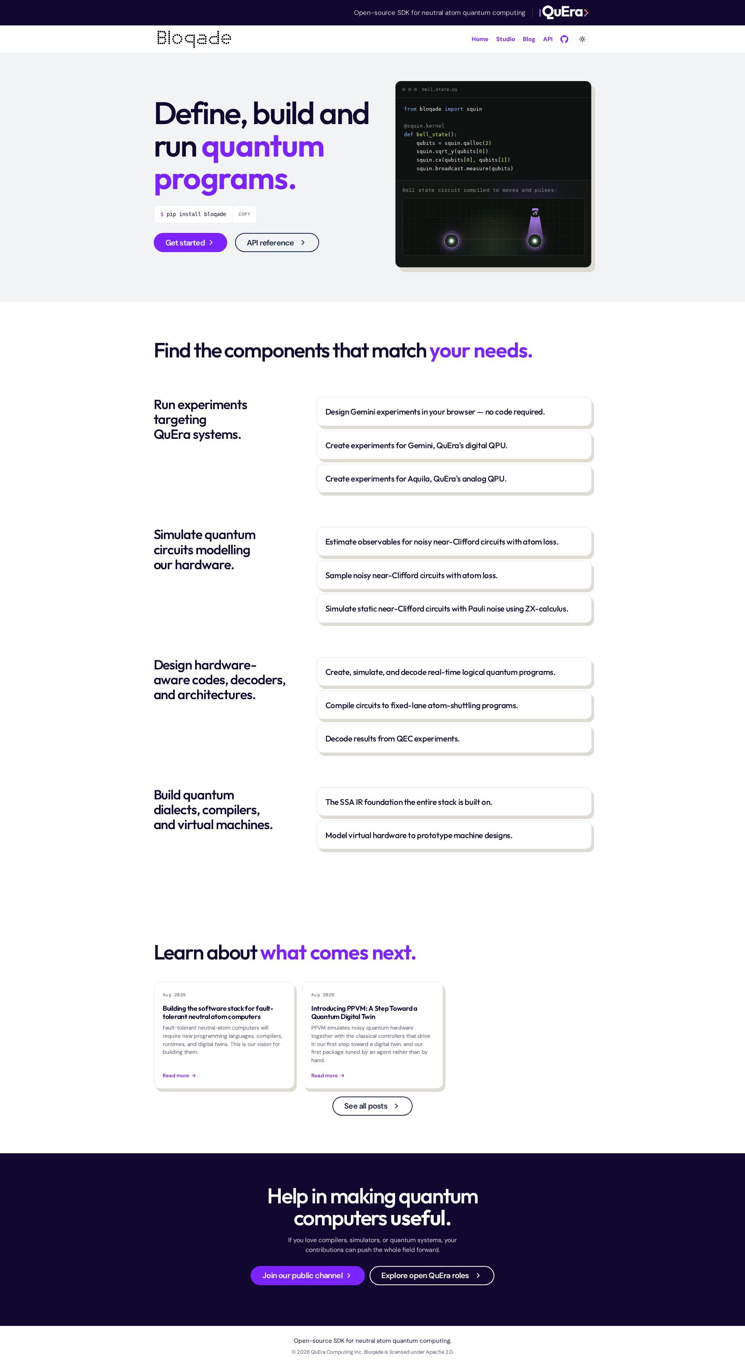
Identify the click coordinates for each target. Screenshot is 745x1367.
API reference (270, 243)
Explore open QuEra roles (425, 1275)
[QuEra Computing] (563, 12)
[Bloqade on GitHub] (564, 39)
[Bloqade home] (194, 39)
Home (480, 39)
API (548, 39)
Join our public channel (302, 1275)
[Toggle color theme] (582, 39)
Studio (505, 39)
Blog (529, 39)
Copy (245, 214)
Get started (185, 243)
